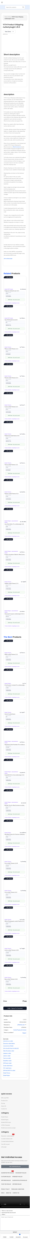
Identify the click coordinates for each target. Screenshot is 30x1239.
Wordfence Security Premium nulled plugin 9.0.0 (15, 834)
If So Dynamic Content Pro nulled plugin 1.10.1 (15, 685)
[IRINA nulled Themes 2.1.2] (15, 645)
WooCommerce (17, 147)
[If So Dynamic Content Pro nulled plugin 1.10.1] (15, 675)
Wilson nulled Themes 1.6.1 (11, 348)
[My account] (28, 2)
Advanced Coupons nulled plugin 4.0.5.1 (14, 613)
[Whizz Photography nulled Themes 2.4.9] (15, 912)
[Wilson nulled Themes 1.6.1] (15, 339)
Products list (4, 1100)
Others (3, 1214)
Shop (9, 16)
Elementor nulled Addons (7, 1136)
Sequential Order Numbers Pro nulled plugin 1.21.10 (15, 744)
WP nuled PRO (5, 1097)
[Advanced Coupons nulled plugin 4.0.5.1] (15, 603)
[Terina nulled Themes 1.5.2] (15, 455)
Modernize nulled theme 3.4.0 (12, 435)
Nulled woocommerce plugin (8, 1127)
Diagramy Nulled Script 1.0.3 (12, 290)
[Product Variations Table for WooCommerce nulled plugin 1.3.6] (15, 544)
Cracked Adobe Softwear (7, 1141)
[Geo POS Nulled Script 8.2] (15, 311)
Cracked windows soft (6, 1138)
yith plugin (3, 1147)
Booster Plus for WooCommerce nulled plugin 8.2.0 (15, 805)
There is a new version (7, 1210)
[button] (24, 1019)
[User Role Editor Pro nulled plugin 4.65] (15, 513)
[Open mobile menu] (2, 2)
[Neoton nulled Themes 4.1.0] (15, 484)
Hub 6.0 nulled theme (10, 714)
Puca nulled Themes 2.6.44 (11, 863)
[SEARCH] (23, 7)
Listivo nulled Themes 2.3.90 (12, 950)
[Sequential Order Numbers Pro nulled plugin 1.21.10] (15, 734)
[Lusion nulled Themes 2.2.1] (15, 397)
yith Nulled (23, 1030)
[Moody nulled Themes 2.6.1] (15, 368)
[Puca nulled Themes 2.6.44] (15, 854)
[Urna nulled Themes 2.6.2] (15, 883)
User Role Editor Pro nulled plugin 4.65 (14, 524)
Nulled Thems (4, 1117)
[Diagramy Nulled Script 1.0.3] (15, 282)
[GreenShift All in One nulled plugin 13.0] (15, 764)
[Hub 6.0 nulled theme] (15, 705)
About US (3, 1106)
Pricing (3, 1103)
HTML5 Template (5, 1125)
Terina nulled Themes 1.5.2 (11, 464)
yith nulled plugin (8, 258)
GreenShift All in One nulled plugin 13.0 (14, 775)
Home (6, 16)
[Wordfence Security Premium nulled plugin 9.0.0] (15, 825)
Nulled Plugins (8, 521)
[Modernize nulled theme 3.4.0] (15, 426)
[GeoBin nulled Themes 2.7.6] (15, 574)
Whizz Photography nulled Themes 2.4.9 (14, 921)
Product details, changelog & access (12, 303)
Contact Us (4, 1108)
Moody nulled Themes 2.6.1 (11, 377)
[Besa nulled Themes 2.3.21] (15, 970)
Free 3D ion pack (5, 1144)
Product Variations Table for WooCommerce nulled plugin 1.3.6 (15, 554)
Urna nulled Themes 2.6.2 (11, 892)
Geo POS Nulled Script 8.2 (11, 319)
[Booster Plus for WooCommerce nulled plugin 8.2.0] (15, 795)
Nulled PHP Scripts (9, 289)
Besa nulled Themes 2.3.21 (11, 979)
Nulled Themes (8, 347)
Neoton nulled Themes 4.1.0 (11, 493)
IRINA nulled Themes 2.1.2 (11, 654)
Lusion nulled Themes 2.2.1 (11, 406)
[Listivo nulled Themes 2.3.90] (15, 941)
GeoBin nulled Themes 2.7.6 (11, 583)
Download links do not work (9, 1212)
